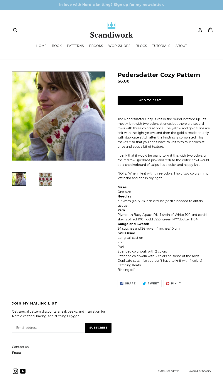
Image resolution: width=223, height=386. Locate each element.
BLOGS (141, 46)
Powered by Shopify (199, 370)
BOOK (57, 46)
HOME (41, 46)
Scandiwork (173, 370)
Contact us (20, 347)
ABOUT (181, 46)
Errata (16, 353)
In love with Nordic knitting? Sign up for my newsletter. (111, 5)
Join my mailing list (34, 303)
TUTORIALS (161, 46)
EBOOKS (96, 46)
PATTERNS (75, 46)
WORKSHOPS (119, 46)
